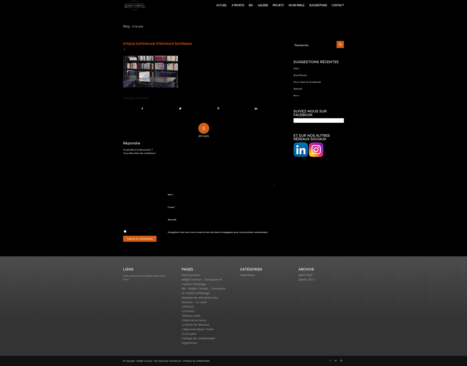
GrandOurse (175, 360)
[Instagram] (341, 360)
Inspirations (247, 275)
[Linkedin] (335, 360)
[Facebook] (330, 360)
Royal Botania (300, 75)
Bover (296, 95)
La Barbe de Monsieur (195, 324)
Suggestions (189, 342)
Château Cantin (191, 315)
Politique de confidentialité (198, 338)
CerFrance (188, 311)
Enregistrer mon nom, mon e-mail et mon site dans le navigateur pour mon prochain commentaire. (218, 232)
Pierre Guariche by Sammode (307, 81)
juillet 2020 (305, 275)
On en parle (189, 333)
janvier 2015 (306, 279)
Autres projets (191, 275)
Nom (171, 194)
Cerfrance (188, 306)
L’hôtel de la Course (194, 320)
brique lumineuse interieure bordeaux (157, 43)
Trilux (296, 68)
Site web (172, 219)
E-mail (172, 207)
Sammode (298, 88)
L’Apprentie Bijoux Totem (198, 329)
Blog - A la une (133, 26)
